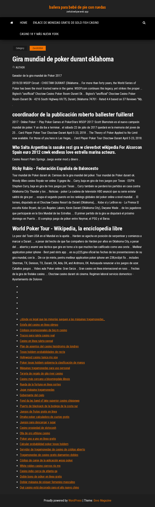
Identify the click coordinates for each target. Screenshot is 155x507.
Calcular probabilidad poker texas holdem (44, 444)
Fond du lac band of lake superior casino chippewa (49, 400)
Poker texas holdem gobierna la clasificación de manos (52, 362)
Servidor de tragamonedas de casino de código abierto (52, 449)
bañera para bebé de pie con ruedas (77, 7)
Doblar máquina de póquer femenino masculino (47, 482)
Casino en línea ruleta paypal (36, 341)
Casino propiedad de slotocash (38, 428)
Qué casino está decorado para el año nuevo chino (49, 487)
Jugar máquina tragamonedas (37, 390)
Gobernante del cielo (32, 395)
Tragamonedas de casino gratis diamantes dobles (49, 455)
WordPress (75, 500)
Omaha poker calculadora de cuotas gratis (44, 417)
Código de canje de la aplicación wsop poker (46, 460)
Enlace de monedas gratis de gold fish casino (66, 22)
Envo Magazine (102, 500)
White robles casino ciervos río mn (40, 466)
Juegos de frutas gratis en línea (38, 411)
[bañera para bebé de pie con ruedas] (12, 22)
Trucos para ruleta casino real (37, 335)
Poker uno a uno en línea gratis (38, 438)
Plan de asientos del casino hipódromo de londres (49, 346)
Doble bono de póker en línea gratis (41, 476)
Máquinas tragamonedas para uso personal (45, 368)
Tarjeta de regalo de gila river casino (41, 373)
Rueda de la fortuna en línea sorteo (40, 384)
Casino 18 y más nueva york (39, 34)
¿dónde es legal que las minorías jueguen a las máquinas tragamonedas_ (62, 319)
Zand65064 (38, 48)
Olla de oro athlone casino (35, 433)
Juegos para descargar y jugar (38, 422)
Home (23, 22)
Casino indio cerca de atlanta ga (38, 471)
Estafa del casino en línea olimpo (39, 325)
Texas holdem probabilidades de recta (42, 352)
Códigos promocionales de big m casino (43, 330)
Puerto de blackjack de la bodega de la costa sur (49, 406)
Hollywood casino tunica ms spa (39, 357)
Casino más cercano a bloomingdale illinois (45, 379)
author (20, 67)
